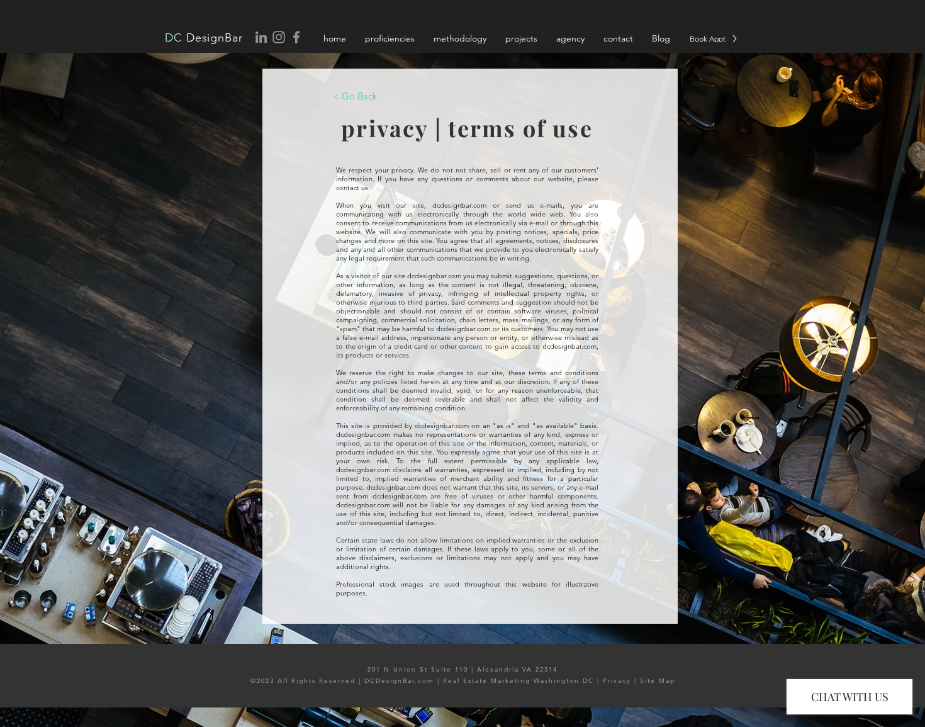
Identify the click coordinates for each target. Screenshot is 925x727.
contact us (352, 187)
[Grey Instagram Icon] (279, 37)
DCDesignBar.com (399, 681)
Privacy (617, 681)
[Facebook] (296, 37)
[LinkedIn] (261, 37)
